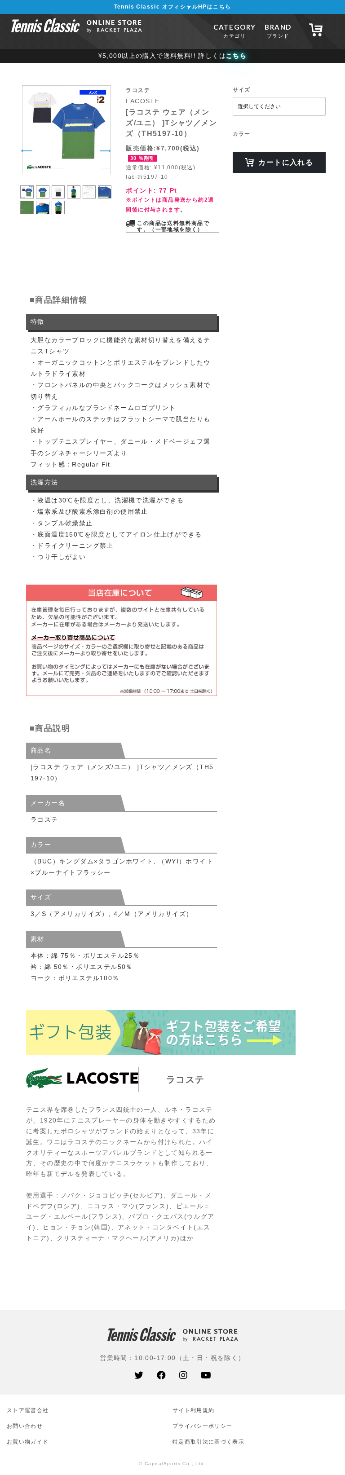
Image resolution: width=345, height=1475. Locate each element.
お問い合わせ (25, 1425)
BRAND (278, 31)
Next (105, 151)
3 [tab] (58, 187)
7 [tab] (27, 202)
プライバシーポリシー (202, 1425)
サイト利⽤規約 (193, 1410)
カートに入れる (285, 162)
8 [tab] (42, 202)
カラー (242, 134)
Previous (26, 151)
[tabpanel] (66, 129)
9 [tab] (58, 202)
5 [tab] (89, 187)
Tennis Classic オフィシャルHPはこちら (172, 7)
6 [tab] (104, 187)
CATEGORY (234, 31)
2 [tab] (42, 187)
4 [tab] (73, 187)
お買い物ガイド (28, 1441)
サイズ (242, 90)
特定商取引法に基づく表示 (208, 1441)
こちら (236, 55)
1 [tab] (27, 187)
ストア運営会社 (28, 1410)
